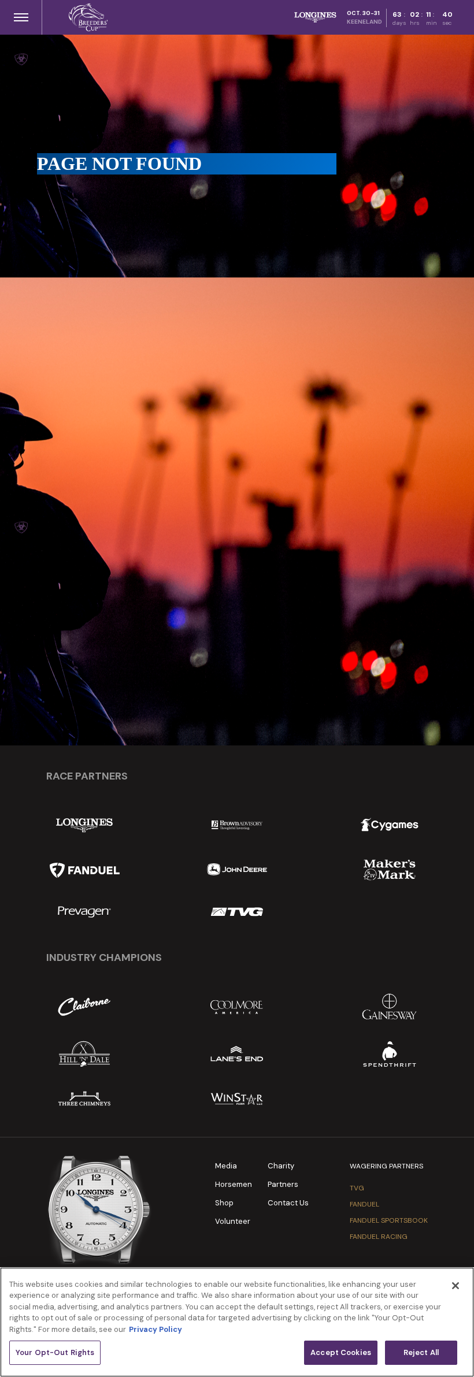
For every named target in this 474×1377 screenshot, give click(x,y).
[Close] (455, 1285)
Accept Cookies (340, 1352)
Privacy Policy (155, 1329)
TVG (357, 1188)
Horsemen (233, 1184)
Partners (283, 1184)
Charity (281, 1166)
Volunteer (232, 1221)
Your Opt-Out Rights (55, 1352)
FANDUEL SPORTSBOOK (389, 1220)
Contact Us (288, 1203)
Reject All (421, 1352)
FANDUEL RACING (379, 1236)
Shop (224, 1203)
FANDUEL (364, 1204)
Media (226, 1166)
